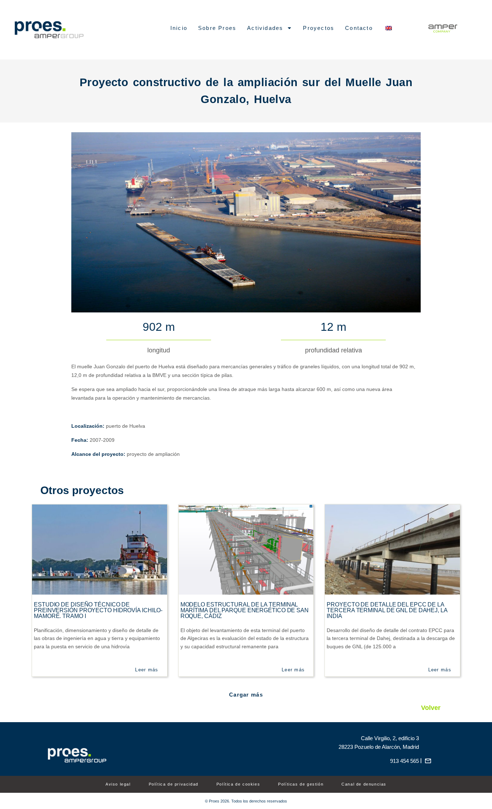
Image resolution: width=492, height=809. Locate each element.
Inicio (178, 28)
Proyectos (318, 28)
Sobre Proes (217, 28)
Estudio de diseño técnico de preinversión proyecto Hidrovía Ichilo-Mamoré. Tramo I (98, 610)
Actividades (265, 28)
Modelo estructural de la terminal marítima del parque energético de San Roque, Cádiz (244, 610)
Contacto (359, 28)
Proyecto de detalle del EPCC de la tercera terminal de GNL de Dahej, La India (387, 610)
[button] (246, 695)
